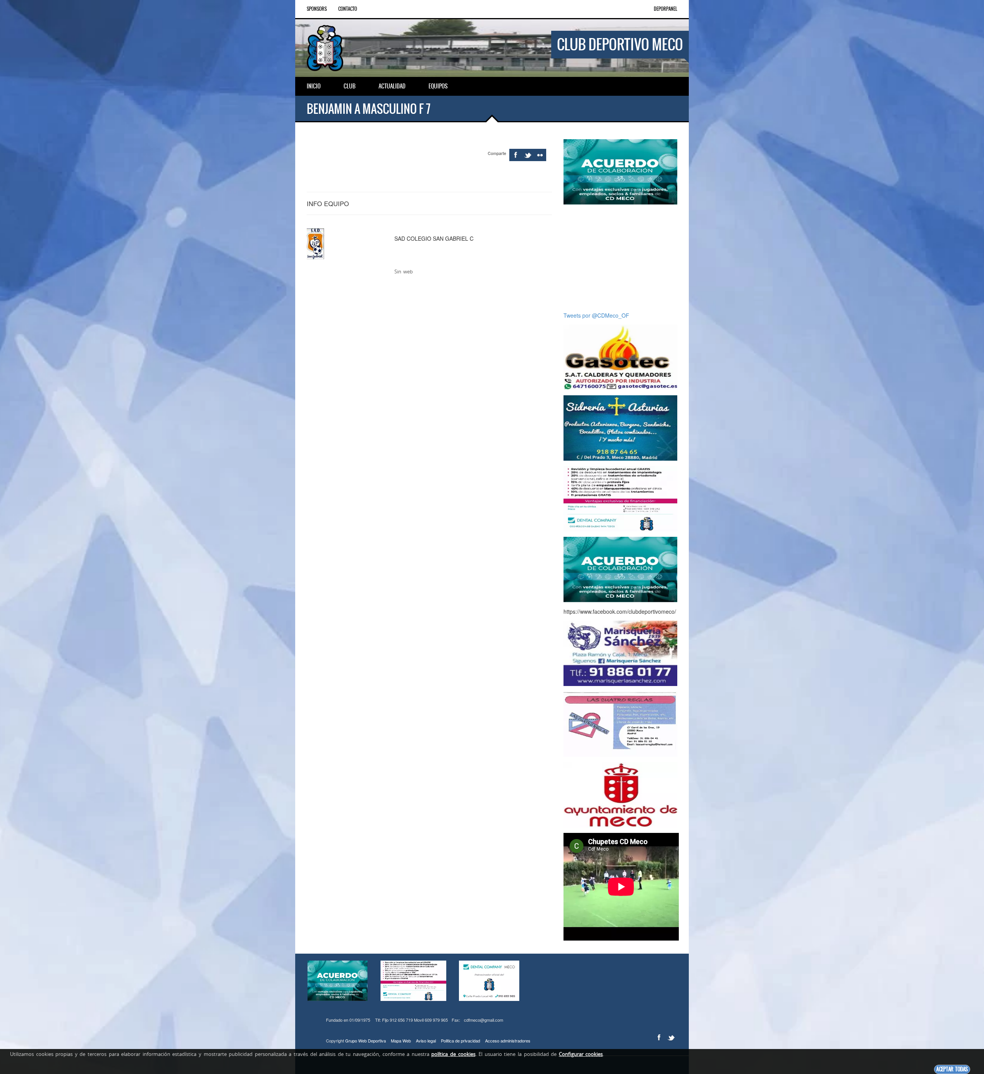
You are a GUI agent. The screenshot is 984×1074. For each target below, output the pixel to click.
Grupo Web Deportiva (365, 1040)
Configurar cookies (581, 1054)
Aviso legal (426, 1040)
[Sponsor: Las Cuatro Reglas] (620, 723)
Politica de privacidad (460, 1040)
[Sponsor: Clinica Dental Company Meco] (620, 498)
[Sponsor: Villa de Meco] (620, 794)
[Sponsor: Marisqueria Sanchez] (620, 652)
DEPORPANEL (665, 8)
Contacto (347, 8)
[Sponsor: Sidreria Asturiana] (620, 427)
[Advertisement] (623, 258)
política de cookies (453, 1054)
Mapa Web (401, 1040)
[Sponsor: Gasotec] (620, 356)
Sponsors (317, 8)
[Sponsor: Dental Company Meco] (620, 171)
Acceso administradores (507, 1040)
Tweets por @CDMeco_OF (596, 315)
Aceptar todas (952, 1069)
